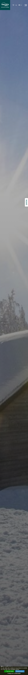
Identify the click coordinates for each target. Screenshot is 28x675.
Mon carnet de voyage (13, 5)
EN (19, 7)
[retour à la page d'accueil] (5, 5)
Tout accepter (10, 671)
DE (19, 9)
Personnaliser (20, 671)
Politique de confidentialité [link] (14, 673)
